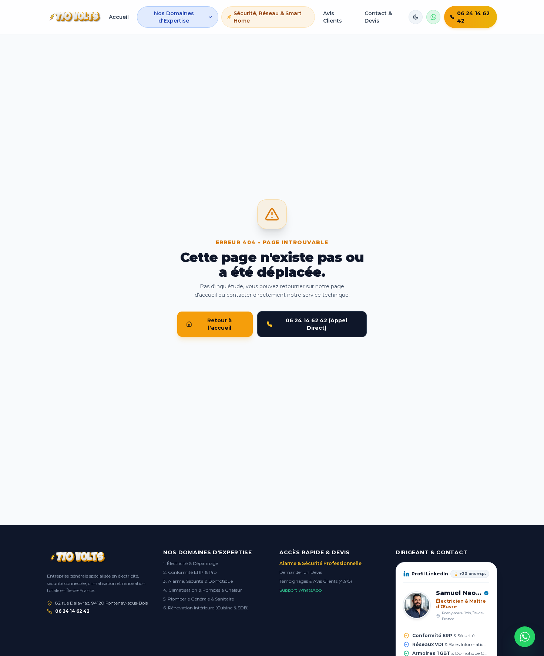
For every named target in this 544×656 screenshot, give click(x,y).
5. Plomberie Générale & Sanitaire (198, 599)
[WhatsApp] (524, 636)
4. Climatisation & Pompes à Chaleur (202, 590)
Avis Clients (332, 17)
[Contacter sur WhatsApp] (433, 17)
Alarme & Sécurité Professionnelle (320, 563)
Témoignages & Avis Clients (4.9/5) (315, 581)
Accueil (119, 17)
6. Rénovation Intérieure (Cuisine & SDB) (206, 607)
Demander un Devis (300, 572)
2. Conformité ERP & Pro (189, 572)
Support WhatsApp (300, 590)
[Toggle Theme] (416, 17)
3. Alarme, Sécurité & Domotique (198, 581)
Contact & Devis (378, 17)
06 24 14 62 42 (72, 611)
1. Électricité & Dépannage (190, 563)
